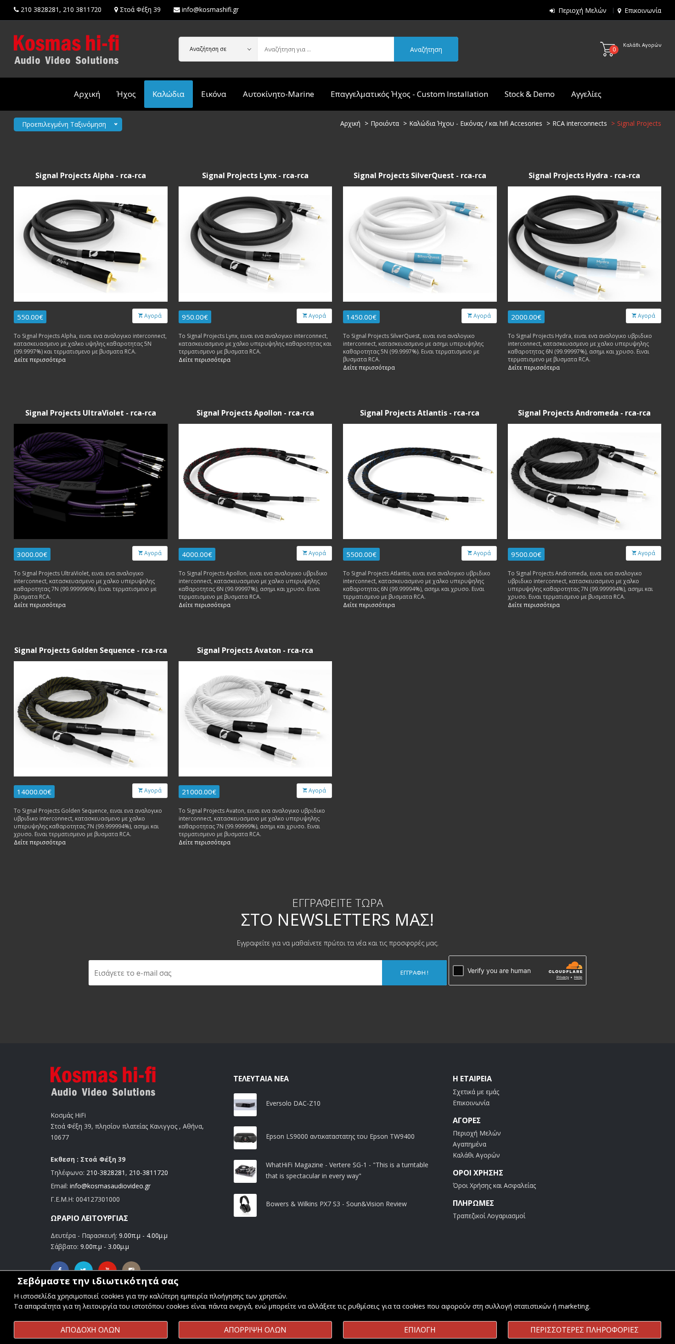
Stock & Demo (530, 94)
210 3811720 (82, 9)
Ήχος (126, 94)
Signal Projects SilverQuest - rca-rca (420, 175)
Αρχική (87, 94)
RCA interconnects (579, 123)
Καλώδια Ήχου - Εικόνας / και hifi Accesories (475, 123)
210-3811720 (148, 1172)
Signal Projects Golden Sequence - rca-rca (90, 650)
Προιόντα (385, 123)
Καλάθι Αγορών (476, 1155)
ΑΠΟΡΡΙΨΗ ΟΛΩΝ (255, 1330)
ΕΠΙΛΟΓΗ (420, 1330)
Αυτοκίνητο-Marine (278, 94)
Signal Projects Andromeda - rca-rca (584, 413)
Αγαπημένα (469, 1144)
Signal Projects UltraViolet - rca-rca (90, 413)
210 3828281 (40, 9)
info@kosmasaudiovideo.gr (110, 1185)
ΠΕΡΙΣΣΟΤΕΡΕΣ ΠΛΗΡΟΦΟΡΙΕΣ (584, 1330)
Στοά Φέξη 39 (140, 9)
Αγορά (152, 316)
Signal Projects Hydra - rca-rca (584, 175)
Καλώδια (168, 94)
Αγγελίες (586, 94)
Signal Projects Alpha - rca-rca (90, 175)
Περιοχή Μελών (582, 10)
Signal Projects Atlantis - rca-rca (419, 413)
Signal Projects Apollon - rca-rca (255, 413)
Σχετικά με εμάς (476, 1091)
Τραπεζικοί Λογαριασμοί (489, 1215)
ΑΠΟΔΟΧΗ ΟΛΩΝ (90, 1330)
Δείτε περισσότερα (40, 360)
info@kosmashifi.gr (210, 9)
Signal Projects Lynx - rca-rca (255, 175)
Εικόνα (213, 94)
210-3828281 (105, 1172)
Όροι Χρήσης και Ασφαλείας (494, 1185)
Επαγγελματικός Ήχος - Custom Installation (409, 94)
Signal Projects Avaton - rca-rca (255, 650)
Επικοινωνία (642, 10)
